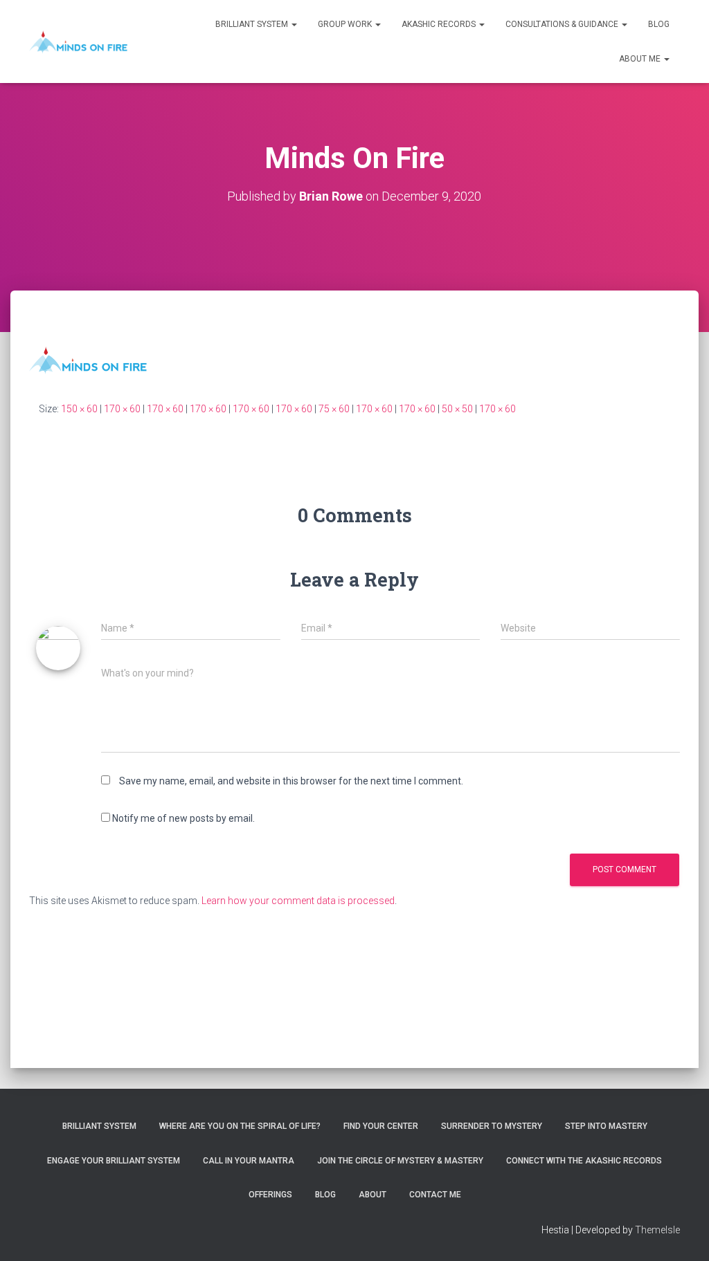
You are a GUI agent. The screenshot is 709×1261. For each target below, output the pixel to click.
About (372, 1194)
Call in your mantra (248, 1161)
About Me (641, 59)
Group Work (346, 24)
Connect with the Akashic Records (584, 1161)
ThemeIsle (657, 1229)
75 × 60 (334, 408)
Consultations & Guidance (562, 24)
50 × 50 (457, 408)
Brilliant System (252, 24)
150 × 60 (79, 408)
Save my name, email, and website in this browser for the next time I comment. (291, 780)
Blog (659, 24)
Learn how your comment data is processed (298, 900)
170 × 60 (122, 408)
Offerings (270, 1194)
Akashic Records (440, 24)
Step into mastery (606, 1126)
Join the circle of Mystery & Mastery (400, 1161)
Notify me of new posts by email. (183, 818)
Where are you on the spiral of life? (240, 1126)
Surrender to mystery (491, 1126)
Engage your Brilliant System (113, 1161)
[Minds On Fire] (78, 41)
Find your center (380, 1126)
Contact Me (435, 1194)
